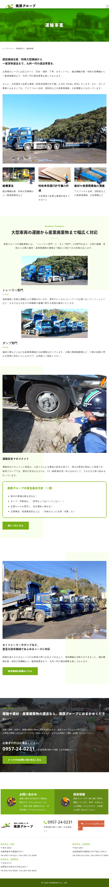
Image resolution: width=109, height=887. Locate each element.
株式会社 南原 (7, 844)
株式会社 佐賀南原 (81, 844)
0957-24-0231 (60, 822)
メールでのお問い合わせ (91, 825)
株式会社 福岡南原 (9, 859)
